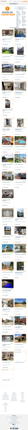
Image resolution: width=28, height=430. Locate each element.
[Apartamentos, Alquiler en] (20, 356)
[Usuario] (22, 1)
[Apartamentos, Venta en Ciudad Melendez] (20, 122)
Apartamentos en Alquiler (14, 394)
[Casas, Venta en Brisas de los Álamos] (7, 103)
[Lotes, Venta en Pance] (20, 303)
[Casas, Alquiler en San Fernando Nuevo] (20, 320)
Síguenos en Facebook (22, 400)
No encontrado (13, 3)
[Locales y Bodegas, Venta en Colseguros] (20, 32)
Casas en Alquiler (14, 395)
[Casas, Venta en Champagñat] (7, 140)
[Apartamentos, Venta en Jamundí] (20, 213)
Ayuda (22, 399)
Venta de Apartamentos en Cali (5, 395)
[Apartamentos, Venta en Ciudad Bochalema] (20, 86)
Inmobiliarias (15, 1)
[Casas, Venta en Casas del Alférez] (7, 32)
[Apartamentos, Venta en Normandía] (7, 193)
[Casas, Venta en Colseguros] (20, 50)
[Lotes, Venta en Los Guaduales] (7, 68)
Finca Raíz (10, 1)
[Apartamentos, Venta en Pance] (20, 248)
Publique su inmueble (25, 1)
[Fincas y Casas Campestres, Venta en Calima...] (7, 283)
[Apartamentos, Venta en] (7, 373)
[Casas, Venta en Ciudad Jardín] (7, 266)
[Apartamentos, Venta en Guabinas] (7, 338)
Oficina (22, 394)
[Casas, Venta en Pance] (7, 50)
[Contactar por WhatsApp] (11, 55)
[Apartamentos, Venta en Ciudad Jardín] (7, 303)
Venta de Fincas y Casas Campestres (5, 399)
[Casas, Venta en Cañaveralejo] (20, 140)
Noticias (19, 1)
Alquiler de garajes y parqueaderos (14, 400)
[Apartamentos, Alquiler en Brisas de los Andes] (20, 266)
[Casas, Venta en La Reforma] (20, 68)
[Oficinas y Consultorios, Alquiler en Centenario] (7, 122)
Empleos (5, 408)
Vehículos (5, 407)
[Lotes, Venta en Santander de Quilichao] (7, 158)
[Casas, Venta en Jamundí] (7, 213)
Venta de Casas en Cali (5, 394)
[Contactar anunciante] (12, 55)
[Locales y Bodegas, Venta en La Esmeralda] (20, 230)
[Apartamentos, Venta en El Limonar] (7, 86)
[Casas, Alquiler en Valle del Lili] (20, 176)
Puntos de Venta (22, 395)
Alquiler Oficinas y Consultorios (14, 399)
